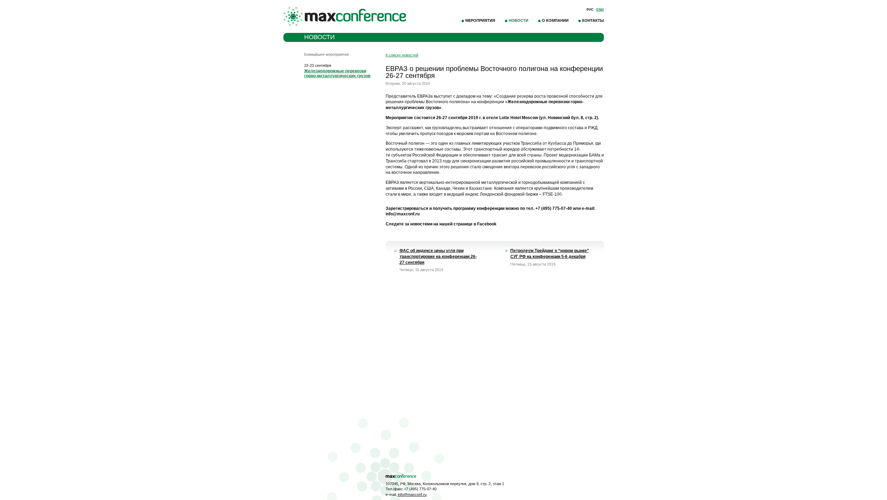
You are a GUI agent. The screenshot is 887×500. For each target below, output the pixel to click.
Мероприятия (480, 20)
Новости (518, 20)
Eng (600, 9)
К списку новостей (402, 55)
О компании (555, 20)
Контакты (593, 20)
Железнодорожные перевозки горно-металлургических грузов (337, 73)
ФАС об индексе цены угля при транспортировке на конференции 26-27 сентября (438, 256)
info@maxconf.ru (412, 494)
